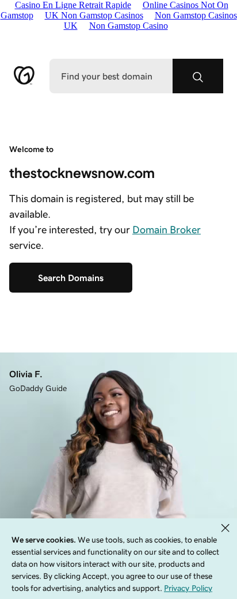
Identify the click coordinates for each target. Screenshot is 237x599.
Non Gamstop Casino (128, 26)
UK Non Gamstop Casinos (94, 15)
